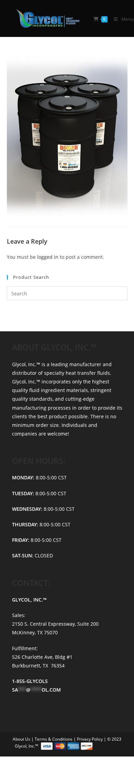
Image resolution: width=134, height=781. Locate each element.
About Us (22, 739)
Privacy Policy (90, 739)
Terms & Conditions (54, 739)
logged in (47, 257)
